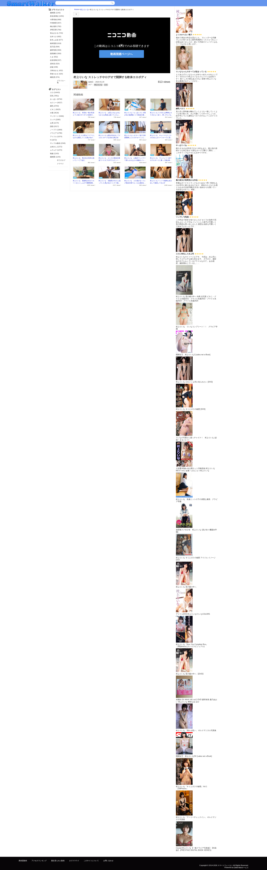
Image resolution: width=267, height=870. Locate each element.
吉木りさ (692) (55, 37)
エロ (105, 85)
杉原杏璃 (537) (55, 60)
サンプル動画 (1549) (57, 143)
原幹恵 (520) (55, 64)
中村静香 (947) (55, 23)
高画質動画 (23, 861)
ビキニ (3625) (55, 109)
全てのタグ (61, 160)
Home (76, 9)
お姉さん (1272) (56, 147)
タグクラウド (74, 861)
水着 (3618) (54, 113)
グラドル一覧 (61, 82)
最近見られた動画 (58, 861)
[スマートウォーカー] (30, 3)
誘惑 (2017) (54, 126)
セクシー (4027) (56, 103)
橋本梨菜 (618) (55, 43)
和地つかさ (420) (56, 74)
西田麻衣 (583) (55, 54)
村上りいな (84, 9)
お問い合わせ (108, 861)
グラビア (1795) (56, 133)
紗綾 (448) (54, 67)
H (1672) (53, 140)
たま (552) (54, 57)
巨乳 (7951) (54, 96)
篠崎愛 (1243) (55, 13)
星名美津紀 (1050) (57, 16)
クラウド (60, 164)
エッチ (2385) (55, 120)
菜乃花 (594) (55, 47)
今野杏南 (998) (55, 20)
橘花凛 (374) (55, 77)
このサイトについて (91, 861)
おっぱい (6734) (56, 99)
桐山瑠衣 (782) (55, 26)
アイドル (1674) (56, 137)
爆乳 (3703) (54, 106)
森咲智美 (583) (55, 50)
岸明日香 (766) (55, 30)
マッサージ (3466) (57, 116)
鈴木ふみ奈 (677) (56, 40)
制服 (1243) (54, 154)
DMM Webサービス (241, 868)
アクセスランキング (39, 861)
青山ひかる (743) (56, 33)
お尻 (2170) (54, 123)
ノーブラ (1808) (56, 130)
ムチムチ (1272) (56, 150)
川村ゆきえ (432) (56, 70)
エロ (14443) (55, 92)
